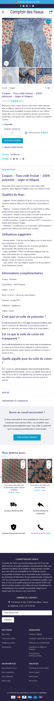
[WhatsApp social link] (30, 6)
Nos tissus (6, 634)
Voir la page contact (27, 437)
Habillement (15, 155)
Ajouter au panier (12, 140)
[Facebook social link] (20, 6)
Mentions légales (35, 634)
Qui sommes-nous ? (9, 668)
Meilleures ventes (8, 643)
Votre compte (34, 672)
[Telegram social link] (33, 6)
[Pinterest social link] (27, 6)
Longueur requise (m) (12, 129)
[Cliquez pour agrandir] (6, 63)
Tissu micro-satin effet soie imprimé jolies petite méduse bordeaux (14, 487)
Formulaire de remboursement (35, 655)
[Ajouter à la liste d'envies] (23, 462)
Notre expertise (8, 672)
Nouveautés (6, 647)
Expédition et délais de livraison (37, 648)
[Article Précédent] (46, 88)
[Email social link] (23, 6)
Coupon (12, 88)
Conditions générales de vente (40, 638)
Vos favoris (33, 681)
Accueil (4, 88)
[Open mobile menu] (3, 12)
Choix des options (23, 466)
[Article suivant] (51, 88)
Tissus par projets (8, 638)
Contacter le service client (40, 533)
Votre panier (33, 677)
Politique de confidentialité (39, 643)
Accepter (27, 697)
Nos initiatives (7, 677)
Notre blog (6, 681)
